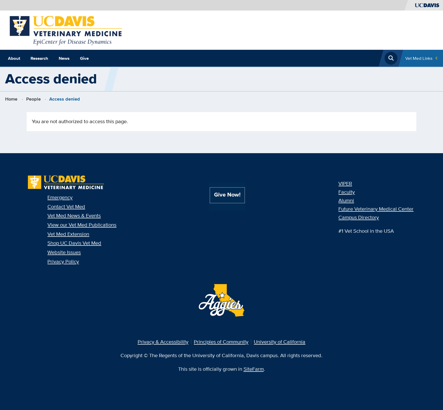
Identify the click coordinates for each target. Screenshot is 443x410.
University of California (279, 341)
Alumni (346, 200)
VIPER (345, 183)
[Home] (66, 29)
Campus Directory (358, 217)
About (14, 58)
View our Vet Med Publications (81, 224)
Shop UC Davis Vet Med (74, 243)
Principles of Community (221, 341)
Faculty (346, 192)
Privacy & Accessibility (163, 341)
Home (11, 99)
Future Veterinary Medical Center (376, 208)
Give (84, 58)
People (33, 99)
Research (39, 58)
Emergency (60, 197)
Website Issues (64, 252)
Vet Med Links (418, 58)
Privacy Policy (63, 261)
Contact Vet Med (66, 206)
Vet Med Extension (68, 234)
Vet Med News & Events (74, 215)
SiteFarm (254, 369)
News (64, 58)
